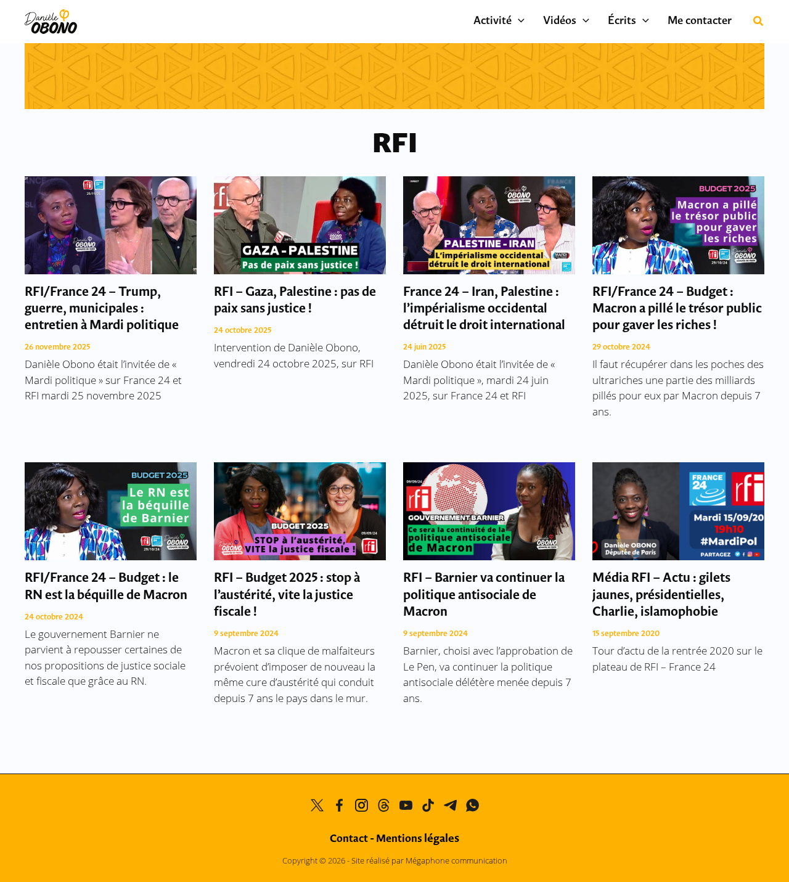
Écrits (622, 21)
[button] (518, 21)
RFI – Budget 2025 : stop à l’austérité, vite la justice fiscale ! (287, 595)
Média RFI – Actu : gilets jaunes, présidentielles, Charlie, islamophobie (661, 595)
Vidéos (559, 21)
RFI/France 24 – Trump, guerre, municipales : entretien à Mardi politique (102, 309)
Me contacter (700, 21)
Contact (349, 839)
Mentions (417, 839)
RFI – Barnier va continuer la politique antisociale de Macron (484, 595)
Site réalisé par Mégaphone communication (429, 860)
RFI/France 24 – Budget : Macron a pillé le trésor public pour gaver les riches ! (677, 309)
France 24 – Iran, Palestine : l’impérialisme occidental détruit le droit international (484, 309)
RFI (394, 145)
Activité (492, 21)
